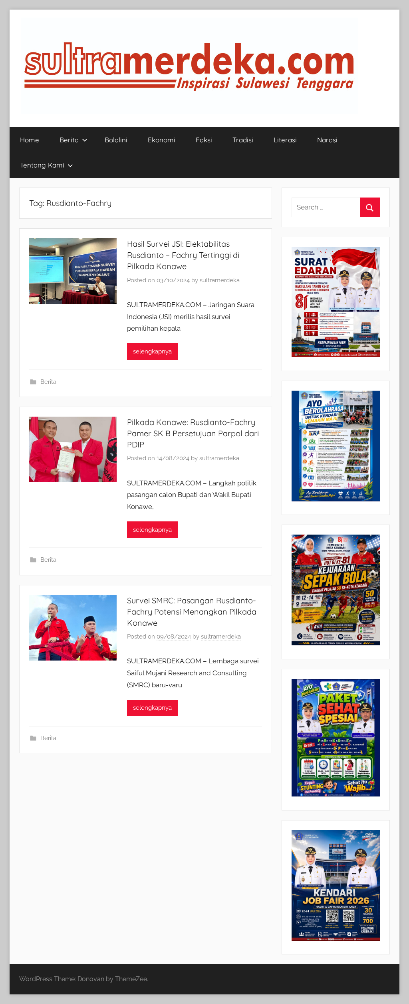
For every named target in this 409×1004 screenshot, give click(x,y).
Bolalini (116, 140)
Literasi (285, 140)
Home (29, 140)
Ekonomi (161, 140)
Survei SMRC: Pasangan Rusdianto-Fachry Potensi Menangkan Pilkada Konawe (191, 611)
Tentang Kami (42, 165)
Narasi (327, 140)
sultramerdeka (220, 280)
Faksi (204, 140)
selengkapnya (152, 351)
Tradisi (242, 140)
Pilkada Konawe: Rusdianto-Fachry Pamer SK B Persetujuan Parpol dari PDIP (193, 433)
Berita (69, 140)
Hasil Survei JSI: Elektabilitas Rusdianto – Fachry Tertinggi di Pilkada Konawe (183, 255)
